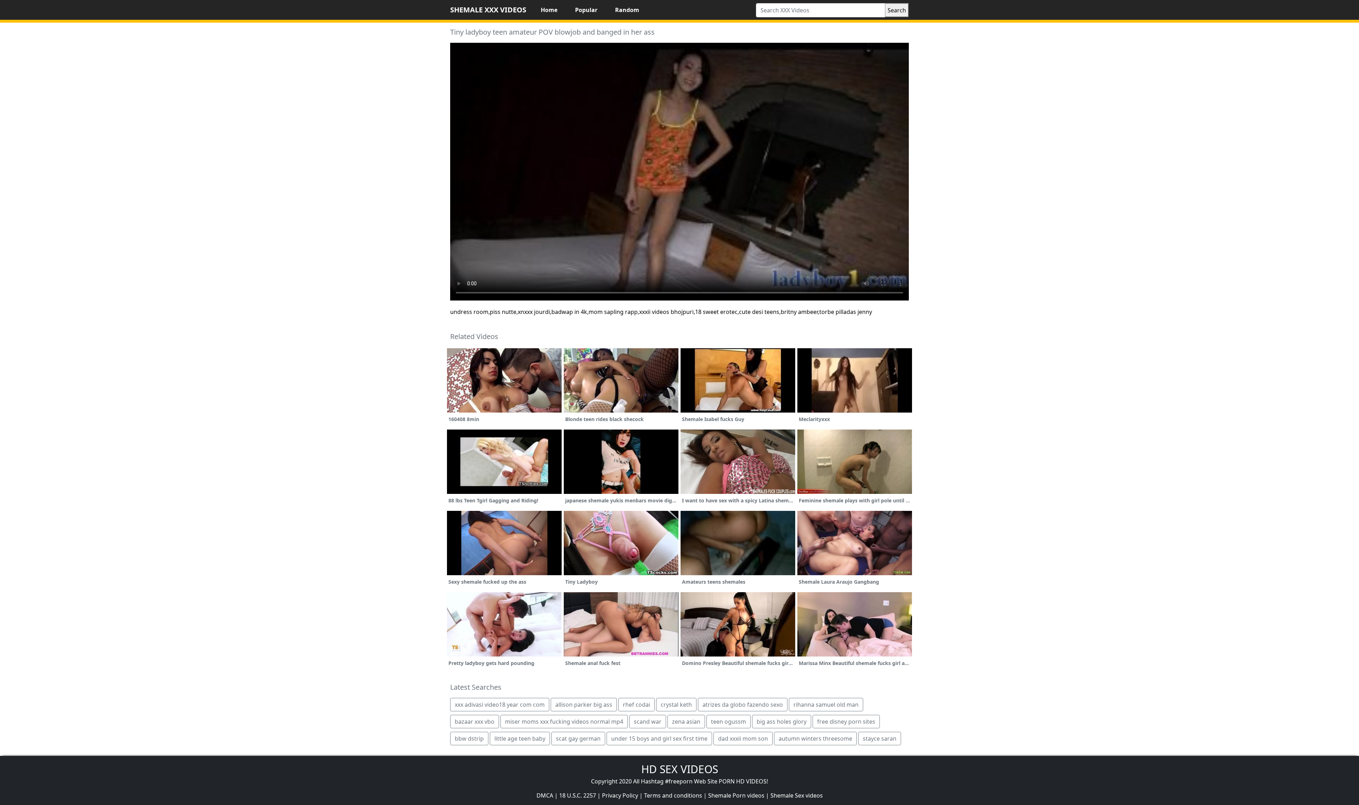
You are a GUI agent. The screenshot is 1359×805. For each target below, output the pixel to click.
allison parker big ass (583, 704)
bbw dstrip (469, 738)
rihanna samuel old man (826, 704)
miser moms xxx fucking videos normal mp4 (564, 721)
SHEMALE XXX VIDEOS (488, 9)
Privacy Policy (620, 795)
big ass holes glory (782, 721)
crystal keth (676, 704)
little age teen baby (519, 738)
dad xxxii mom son (743, 738)
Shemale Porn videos (736, 795)
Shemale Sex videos (796, 795)
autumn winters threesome (815, 738)
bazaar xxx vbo (474, 721)
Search (897, 10)
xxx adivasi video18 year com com (500, 704)
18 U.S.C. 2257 (577, 795)
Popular (586, 10)
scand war (647, 721)
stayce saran (879, 738)
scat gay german (578, 738)
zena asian (686, 721)
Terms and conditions (673, 795)
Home (549, 10)
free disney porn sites (846, 721)
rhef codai (636, 704)
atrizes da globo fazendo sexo (743, 704)
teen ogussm (728, 721)
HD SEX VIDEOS (679, 769)
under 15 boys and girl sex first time (659, 738)
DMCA (545, 795)
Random (627, 10)
